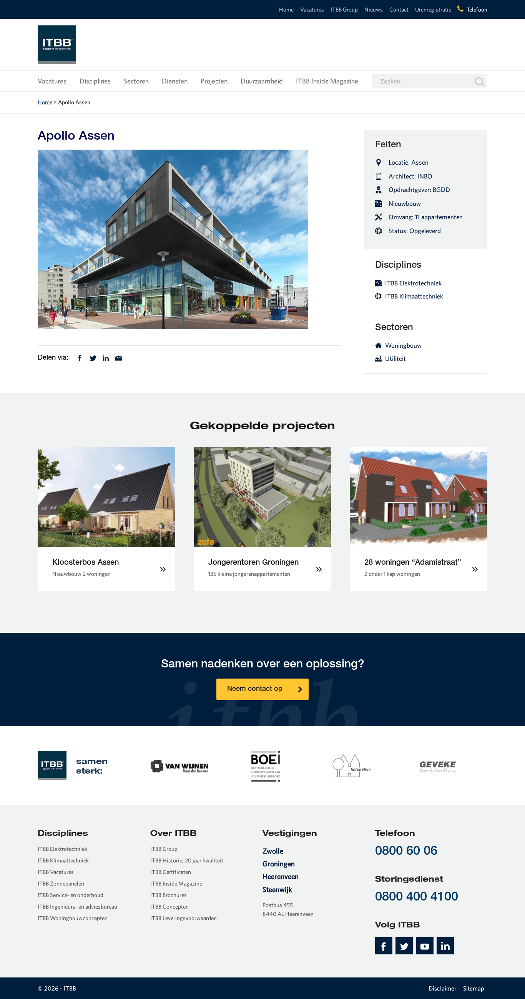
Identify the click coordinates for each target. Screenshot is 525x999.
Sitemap (473, 988)
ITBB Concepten (169, 906)
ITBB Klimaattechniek (414, 296)
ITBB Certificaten (170, 872)
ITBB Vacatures (56, 872)
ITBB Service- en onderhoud (70, 895)
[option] (179, 765)
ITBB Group (344, 9)
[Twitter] (93, 357)
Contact (399, 9)
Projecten (214, 81)
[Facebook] (79, 357)
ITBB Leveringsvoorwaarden (183, 918)
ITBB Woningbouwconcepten (73, 918)
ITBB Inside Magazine (327, 81)
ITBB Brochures (168, 895)
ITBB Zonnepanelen (61, 883)
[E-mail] (118, 357)
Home (286, 9)
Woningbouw (403, 345)
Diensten (175, 81)
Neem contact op (254, 689)
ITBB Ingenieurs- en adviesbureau (77, 906)
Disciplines (95, 81)
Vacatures (312, 9)
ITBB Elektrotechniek (413, 283)
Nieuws (373, 9)
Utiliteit (395, 358)
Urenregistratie (433, 9)
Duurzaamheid (262, 81)
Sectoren (136, 81)
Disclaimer (443, 988)
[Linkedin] (106, 357)
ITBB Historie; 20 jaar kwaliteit (186, 860)
